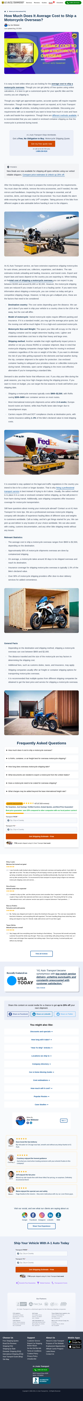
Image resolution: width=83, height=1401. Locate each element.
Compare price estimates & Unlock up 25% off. (44, 175)
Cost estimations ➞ (41, 1080)
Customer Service (33, 1341)
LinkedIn (50, 1220)
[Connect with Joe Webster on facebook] (28, 1123)
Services (29, 2)
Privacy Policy (32, 1356)
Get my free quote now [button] (41, 144)
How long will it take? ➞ (41, 1040)
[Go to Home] (5, 11)
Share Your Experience (41, 1226)
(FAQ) (19, 1351)
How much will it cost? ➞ (41, 1088)
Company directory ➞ (41, 1064)
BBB (58, 1220)
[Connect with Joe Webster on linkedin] (31, 1123)
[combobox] (41, 820)
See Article (40, 988)
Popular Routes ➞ (41, 1096)
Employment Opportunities (55, 1346)
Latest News (50, 1351)
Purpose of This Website (55, 1343)
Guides (44, 2)
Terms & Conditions (34, 1351)
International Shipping (11, 1354)
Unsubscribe (31, 1359)
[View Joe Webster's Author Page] (20, 1120)
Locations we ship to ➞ (41, 1056)
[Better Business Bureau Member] (41, 1380)
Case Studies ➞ (41, 1105)
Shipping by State (9, 1349)
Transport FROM (12, 816)
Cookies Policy (32, 1353)
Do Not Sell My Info (34, 1348)
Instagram (41, 1220)
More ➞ (64, 1120)
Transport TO (11, 826)
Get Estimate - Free (41, 836)
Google (24, 1220)
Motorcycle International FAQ (17, 11)
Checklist (60, 2)
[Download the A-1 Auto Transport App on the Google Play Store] (75, 1342)
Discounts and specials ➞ (41, 1032)
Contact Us (50, 1354)
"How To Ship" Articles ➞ (41, 1048)
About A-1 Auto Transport (55, 1341)
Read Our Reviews (9, 1343)
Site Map (6, 1359)
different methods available (64, 115)
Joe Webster (14, 25)
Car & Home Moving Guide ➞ (41, 1072)
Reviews (37, 2)
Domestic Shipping (10, 1351)
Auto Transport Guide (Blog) (13, 1356)
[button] (73, 2)
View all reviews (42, 954)
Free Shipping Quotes (11, 1341)
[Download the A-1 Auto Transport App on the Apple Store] (75, 1347)
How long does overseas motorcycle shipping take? (29, 767)
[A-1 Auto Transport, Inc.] (13, 2)
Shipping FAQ (8, 1346)
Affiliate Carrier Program (54, 1349)
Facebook (33, 1220)
